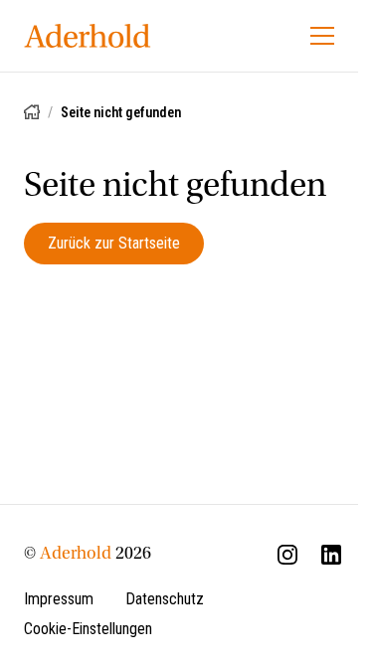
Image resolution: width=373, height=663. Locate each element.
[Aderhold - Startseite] (87, 36)
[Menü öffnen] (322, 36)
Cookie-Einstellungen (88, 628)
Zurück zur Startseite (114, 243)
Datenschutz (164, 598)
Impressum (58, 598)
